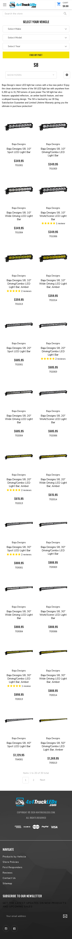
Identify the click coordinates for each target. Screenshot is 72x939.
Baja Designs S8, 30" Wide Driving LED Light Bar (19, 615)
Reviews (8, 872)
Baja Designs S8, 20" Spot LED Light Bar (19, 349)
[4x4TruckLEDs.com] (36, 801)
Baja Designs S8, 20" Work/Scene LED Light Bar (53, 419)
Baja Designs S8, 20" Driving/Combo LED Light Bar (53, 351)
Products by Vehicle (14, 856)
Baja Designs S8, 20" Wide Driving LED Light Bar (19, 419)
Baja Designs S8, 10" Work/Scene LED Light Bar (53, 216)
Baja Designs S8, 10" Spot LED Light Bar (19, 150)
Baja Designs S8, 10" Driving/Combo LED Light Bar (53, 152)
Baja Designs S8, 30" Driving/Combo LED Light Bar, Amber (19, 678)
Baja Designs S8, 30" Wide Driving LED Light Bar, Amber (53, 678)
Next (43, 780)
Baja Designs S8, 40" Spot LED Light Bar (19, 744)
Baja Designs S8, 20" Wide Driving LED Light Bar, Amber (53, 483)
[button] (67, 74)
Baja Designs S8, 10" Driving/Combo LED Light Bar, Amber (19, 283)
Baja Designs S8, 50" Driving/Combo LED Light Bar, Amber (53, 746)
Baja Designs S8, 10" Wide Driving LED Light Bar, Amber (53, 283)
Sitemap (7, 883)
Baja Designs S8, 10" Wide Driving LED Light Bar (19, 216)
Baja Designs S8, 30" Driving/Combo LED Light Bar (53, 550)
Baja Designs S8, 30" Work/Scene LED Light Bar (53, 615)
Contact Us (9, 878)
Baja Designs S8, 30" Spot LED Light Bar (19, 548)
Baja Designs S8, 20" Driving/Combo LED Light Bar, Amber (19, 483)
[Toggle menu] (4, 4)
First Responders (12, 867)
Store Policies (11, 862)
